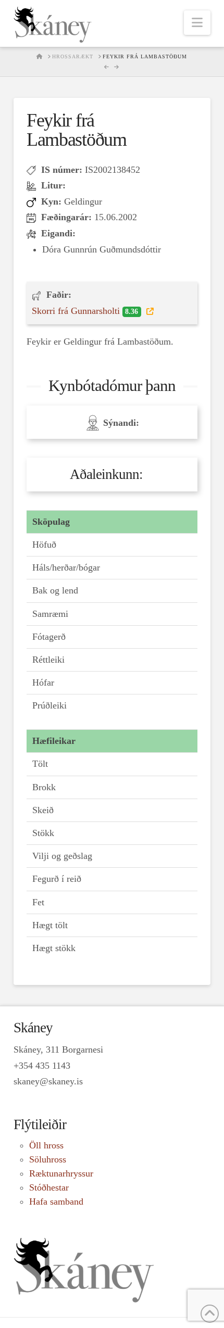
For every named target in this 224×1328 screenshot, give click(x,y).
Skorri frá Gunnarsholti (85, 311)
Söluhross (47, 1159)
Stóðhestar (49, 1187)
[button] (197, 22)
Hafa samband (56, 1201)
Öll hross (46, 1145)
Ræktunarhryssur (61, 1173)
